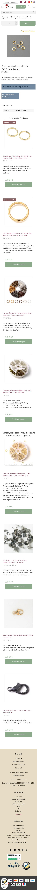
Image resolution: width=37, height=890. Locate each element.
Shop (18, 806)
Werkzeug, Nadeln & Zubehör (18, 837)
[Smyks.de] (7, 7)
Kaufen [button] (27, 23)
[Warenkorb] (30, 7)
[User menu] (25, 2)
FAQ (18, 809)
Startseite (18, 797)
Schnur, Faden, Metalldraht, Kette (18, 835)
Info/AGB (18, 801)
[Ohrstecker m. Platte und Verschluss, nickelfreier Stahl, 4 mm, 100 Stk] (18, 541)
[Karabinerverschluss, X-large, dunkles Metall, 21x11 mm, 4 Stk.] (18, 691)
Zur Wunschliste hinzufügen (8, 96)
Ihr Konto (18, 811)
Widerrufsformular (18, 804)
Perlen (18, 830)
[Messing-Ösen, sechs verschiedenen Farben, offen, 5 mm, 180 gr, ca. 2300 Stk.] (18, 294)
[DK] (29, 2)
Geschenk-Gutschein (18, 840)
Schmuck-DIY (21, 7)
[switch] (4, 887)
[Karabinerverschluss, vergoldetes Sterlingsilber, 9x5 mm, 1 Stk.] (18, 616)
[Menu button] (34, 6)
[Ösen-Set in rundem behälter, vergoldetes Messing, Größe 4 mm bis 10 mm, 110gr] (18, 454)
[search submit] (34, 12)
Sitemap (19, 814)
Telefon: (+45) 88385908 (18, 773)
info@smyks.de (18, 775)
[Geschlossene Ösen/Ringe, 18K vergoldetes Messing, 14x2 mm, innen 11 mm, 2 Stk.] (18, 137)
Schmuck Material (18, 833)
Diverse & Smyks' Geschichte (18, 842)
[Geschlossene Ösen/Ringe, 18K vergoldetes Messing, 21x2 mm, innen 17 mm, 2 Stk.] (18, 214)
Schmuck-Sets (18, 828)
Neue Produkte (18, 826)
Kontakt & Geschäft (18, 799)
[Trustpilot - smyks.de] (14, 857)
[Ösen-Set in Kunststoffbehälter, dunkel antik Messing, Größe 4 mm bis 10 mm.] (18, 371)
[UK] (34, 2)
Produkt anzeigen (18, 184)
